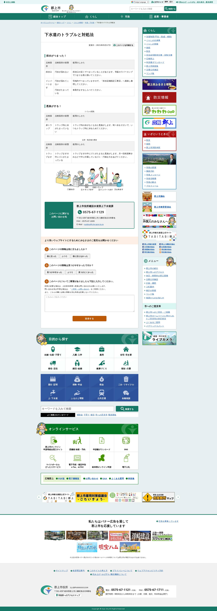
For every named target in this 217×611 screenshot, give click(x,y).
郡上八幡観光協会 (168, 244)
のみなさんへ (155, 221)
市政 (127, 16)
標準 (166, 2)
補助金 (80, 415)
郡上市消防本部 (153, 147)
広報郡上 (150, 59)
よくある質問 (117, 478)
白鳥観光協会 (166, 247)
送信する (89, 318)
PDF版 (61, 478)
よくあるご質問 (153, 322)
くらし (93, 16)
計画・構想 (151, 283)
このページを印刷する (124, 45)
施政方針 (150, 171)
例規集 (131, 478)
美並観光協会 (166, 249)
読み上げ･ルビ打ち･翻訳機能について (109, 574)
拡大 (171, 2)
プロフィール (152, 186)
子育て (87, 415)
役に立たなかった (80, 256)
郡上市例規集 (152, 66)
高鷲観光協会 (149, 249)
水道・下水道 (89, 22)
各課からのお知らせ (155, 298)
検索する (172, 9)
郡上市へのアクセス (155, 272)
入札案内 (150, 287)
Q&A (104, 478)
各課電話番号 (79, 570)
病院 (148, 48)
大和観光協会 (149, 247)
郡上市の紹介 (152, 268)
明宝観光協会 (149, 252)
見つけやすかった (54, 272)
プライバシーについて (122, 570)
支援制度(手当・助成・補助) (159, 37)
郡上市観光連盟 (150, 244)
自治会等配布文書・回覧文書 (159, 55)
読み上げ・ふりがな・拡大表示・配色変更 (196, 2)
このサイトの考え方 (99, 570)
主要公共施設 (152, 70)
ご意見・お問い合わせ (80, 289)
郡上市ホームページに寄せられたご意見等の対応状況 (160, 317)
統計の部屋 (151, 290)
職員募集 (112, 415)
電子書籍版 (74, 478)
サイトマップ (62, 570)
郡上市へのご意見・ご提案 (158, 312)
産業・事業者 (161, 16)
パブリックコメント (155, 326)
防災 (148, 51)
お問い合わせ (92, 478)
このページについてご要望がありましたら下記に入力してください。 (82, 281)
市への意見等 (101, 415)
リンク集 (150, 73)
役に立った (51, 256)
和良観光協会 (166, 252)
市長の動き (151, 182)
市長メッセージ (153, 175)
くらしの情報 (78, 22)
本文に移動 (10, 2)
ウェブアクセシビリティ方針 (150, 570)
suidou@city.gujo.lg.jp (94, 224)
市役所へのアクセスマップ (69, 595)
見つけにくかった (86, 272)
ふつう (64, 256)
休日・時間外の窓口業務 (157, 276)
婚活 (92, 415)
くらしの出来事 (153, 40)
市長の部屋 (151, 167)
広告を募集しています (169, 521)
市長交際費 (151, 178)
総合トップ (59, 16)
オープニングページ (48, 22)
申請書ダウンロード (155, 62)
